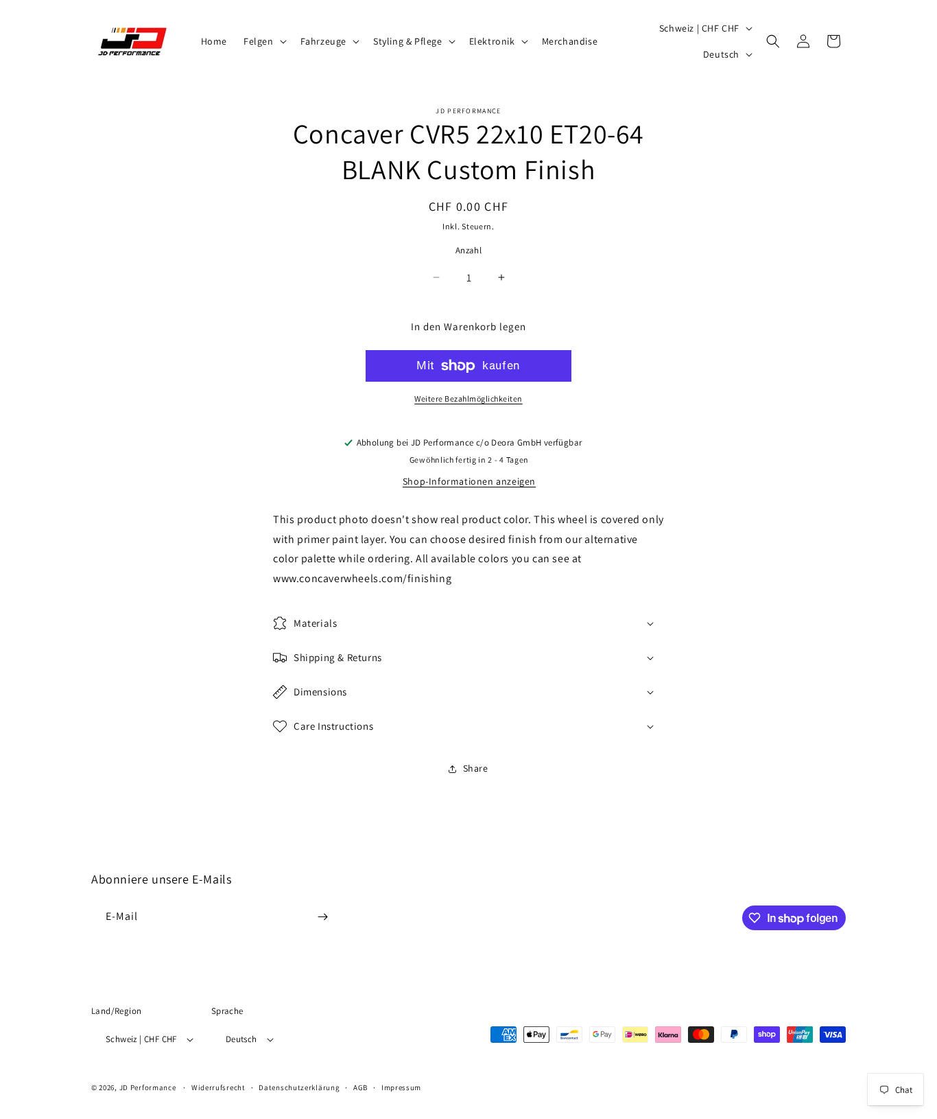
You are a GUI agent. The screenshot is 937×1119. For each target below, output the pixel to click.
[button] (263, 41)
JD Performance (147, 1087)
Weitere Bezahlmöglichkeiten (468, 398)
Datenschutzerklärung (299, 1087)
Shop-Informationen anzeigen (469, 481)
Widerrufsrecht (218, 1087)
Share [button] (475, 768)
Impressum (401, 1087)
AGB (360, 1087)
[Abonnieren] (322, 917)
